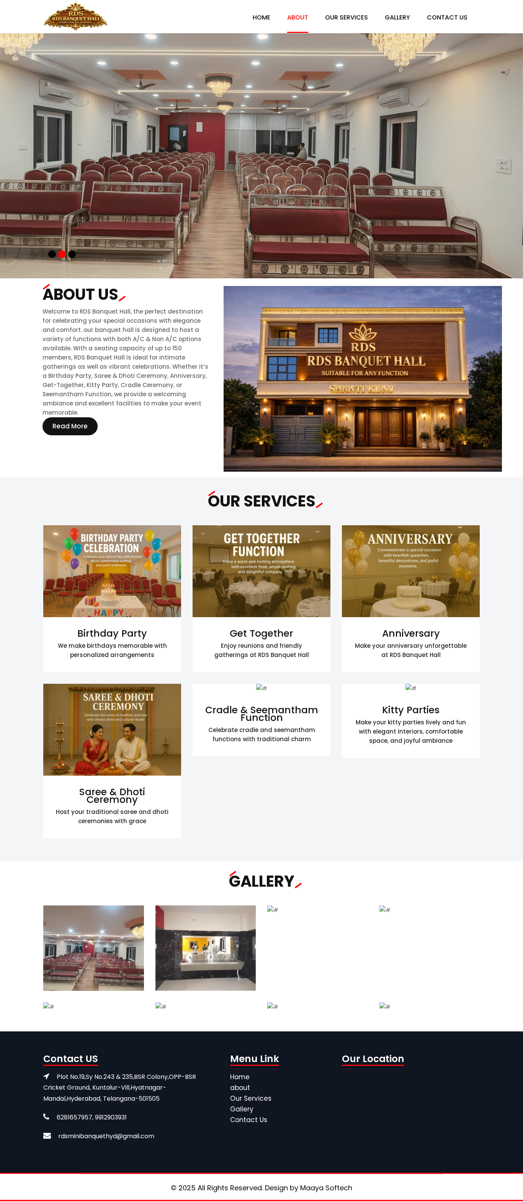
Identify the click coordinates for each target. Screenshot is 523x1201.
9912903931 (111, 1117)
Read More (70, 426)
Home (261, 17)
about (240, 1087)
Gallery (397, 17)
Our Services (346, 17)
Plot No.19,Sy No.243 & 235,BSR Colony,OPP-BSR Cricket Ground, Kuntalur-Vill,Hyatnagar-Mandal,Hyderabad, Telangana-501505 (119, 1087)
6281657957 (74, 1117)
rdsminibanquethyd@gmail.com (106, 1136)
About (297, 17)
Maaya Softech (326, 1188)
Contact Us (447, 17)
